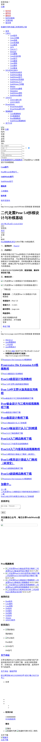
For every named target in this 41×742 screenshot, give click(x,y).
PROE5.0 (9, 340)
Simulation (14, 91)
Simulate (13, 52)
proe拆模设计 (10, 347)
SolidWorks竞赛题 (17, 79)
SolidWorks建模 (16, 89)
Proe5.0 (16, 246)
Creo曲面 (13, 61)
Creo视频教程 (15, 114)
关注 (3, 231)
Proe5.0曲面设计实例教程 (16, 379)
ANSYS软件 (15, 102)
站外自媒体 (10, 18)
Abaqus (8, 618)
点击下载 (4, 740)
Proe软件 (8, 601)
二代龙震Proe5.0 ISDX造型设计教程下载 (21, 576)
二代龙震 (9, 344)
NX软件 (8, 616)
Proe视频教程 (15, 118)
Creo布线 (13, 40)
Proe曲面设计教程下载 (14, 417)
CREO (7, 33)
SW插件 (8, 611)
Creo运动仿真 (15, 56)
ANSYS (8, 98)
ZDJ (13, 351)
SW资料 (8, 613)
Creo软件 (13, 35)
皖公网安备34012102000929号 (13, 675)
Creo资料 (13, 63)
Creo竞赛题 (14, 43)
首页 (7, 31)
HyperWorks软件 (16, 107)
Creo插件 (13, 66)
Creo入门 (13, 49)
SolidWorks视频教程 (18, 121)
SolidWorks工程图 (17, 84)
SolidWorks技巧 (16, 77)
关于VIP (8, 123)
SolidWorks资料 (16, 93)
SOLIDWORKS (11, 70)
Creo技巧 (13, 58)
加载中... (6, 484)
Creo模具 (13, 45)
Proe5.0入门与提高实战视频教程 (20, 449)
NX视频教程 (15, 116)
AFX (12, 47)
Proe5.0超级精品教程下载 (16, 473)
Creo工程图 (14, 38)
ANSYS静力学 (16, 100)
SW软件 (8, 608)
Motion (12, 86)
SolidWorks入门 (16, 82)
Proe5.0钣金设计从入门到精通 (19, 428)
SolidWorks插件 (16, 95)
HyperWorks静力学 (17, 109)
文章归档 (9, 20)
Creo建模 (13, 54)
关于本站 (5, 655)
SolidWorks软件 (16, 72)
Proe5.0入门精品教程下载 (16, 438)
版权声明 (13, 671)
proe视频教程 (10, 342)
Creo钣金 (13, 68)
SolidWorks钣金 (16, 75)
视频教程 (9, 111)
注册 (3, 7)
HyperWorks (10, 104)
